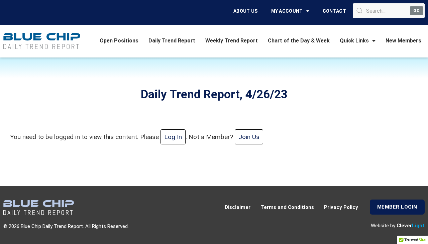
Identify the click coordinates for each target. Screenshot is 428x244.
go (416, 10)
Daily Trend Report (171, 40)
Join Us (248, 137)
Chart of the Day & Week (299, 40)
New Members (403, 40)
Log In (173, 137)
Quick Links (354, 40)
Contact (334, 11)
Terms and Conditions (287, 207)
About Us (245, 11)
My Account (287, 11)
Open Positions (119, 40)
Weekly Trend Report (231, 40)
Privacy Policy (341, 207)
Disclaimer (237, 207)
